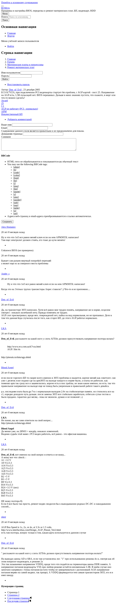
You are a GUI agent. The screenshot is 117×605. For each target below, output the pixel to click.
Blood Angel (7, 367)
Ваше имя (6, 124)
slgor (3, 517)
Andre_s (5, 273)
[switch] (2, 6)
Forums (11, 62)
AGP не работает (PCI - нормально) (19, 108)
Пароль (5, 76)
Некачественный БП (12, 114)
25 (2, 103)
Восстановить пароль (18, 84)
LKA (3, 328)
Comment (6, 137)
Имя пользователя (10, 72)
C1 (2, 106)
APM (4, 111)
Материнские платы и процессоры (25, 64)
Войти (10, 46)
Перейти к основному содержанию (19, 2)
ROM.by (5, 8)
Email (4, 128)
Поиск (4, 16)
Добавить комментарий (19, 119)
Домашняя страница (11, 134)
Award (4, 100)
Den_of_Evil (15, 89)
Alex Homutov (8, 227)
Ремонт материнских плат (20, 67)
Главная (11, 59)
